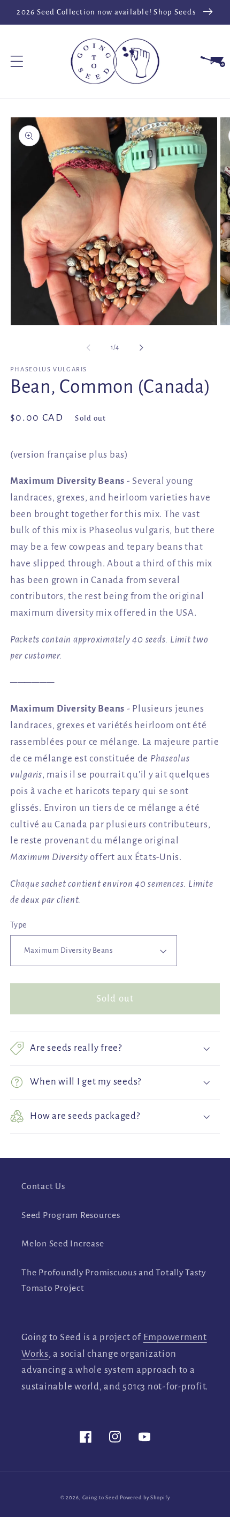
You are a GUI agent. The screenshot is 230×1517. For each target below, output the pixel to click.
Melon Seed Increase (62, 1244)
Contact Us (43, 1186)
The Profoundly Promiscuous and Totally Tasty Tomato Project (113, 1280)
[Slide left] (89, 348)
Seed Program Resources (70, 1215)
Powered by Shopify (145, 1497)
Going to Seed (100, 1497)
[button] (17, 61)
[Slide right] (142, 348)
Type (18, 925)
